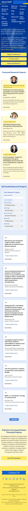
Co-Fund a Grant (14, 59)
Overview (5, 6)
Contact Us (22, 22)
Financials (23, 6)
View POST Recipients (14, 458)
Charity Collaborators (16, 21)
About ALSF (7, 2)
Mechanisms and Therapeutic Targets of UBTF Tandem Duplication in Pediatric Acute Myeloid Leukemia (14, 243)
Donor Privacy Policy (10, 494)
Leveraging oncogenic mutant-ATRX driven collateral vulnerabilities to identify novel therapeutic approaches (14, 342)
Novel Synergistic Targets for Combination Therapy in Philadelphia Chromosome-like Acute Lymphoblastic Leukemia (13, 159)
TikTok (17, 479)
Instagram (14, 479)
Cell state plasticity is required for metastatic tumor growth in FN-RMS (14, 370)
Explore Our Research (13, 63)
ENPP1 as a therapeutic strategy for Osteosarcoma (15, 396)
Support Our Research (13, 54)
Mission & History (5, 10)
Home (3, 494)
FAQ (12, 14)
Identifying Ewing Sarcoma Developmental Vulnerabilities (12, 125)
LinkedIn (24, 479)
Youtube (10, 479)
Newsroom (15, 17)
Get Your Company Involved (5, 23)
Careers (22, 9)
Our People (4, 18)
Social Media (22, 13)
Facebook (3, 479)
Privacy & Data (19, 494)
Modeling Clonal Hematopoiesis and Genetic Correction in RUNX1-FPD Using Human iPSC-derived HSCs (14, 92)
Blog (12, 11)
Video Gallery (22, 18)
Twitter (6, 479)
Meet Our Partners (14, 7)
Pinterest (21, 479)
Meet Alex (5, 14)
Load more (14, 419)
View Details (6, 107)
